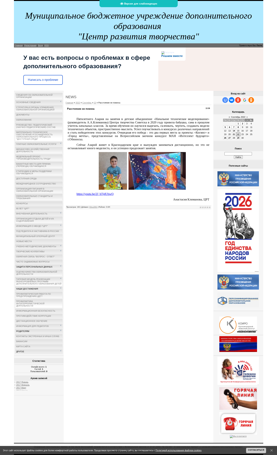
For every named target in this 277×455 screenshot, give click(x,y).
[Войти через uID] (225, 100)
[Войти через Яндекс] (238, 100)
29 (238, 138)
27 (229, 138)
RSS (46, 45)
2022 (78, 103)
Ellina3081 (93, 207)
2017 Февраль (23, 385)
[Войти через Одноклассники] (251, 100)
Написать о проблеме (43, 79)
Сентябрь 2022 (238, 117)
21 (234, 134)
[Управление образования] (238, 398)
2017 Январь (22, 382)
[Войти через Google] (245, 100)
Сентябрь (87, 103)
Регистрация (30, 45)
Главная (19, 45)
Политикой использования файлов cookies (178, 450)
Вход (40, 45)
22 (95, 103)
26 (225, 138)
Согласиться (256, 450)
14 (234, 131)
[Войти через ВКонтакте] (231, 100)
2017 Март (21, 388)
